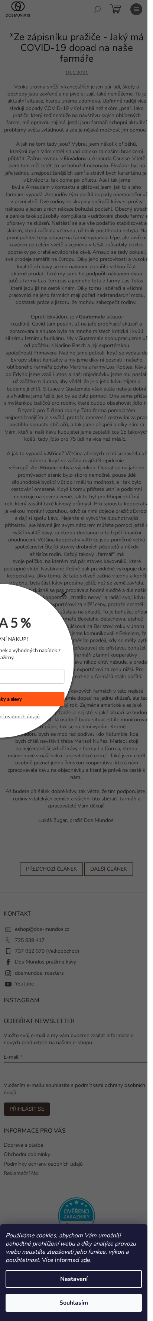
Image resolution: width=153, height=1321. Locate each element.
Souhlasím (73, 1303)
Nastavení (74, 1279)
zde (85, 1260)
